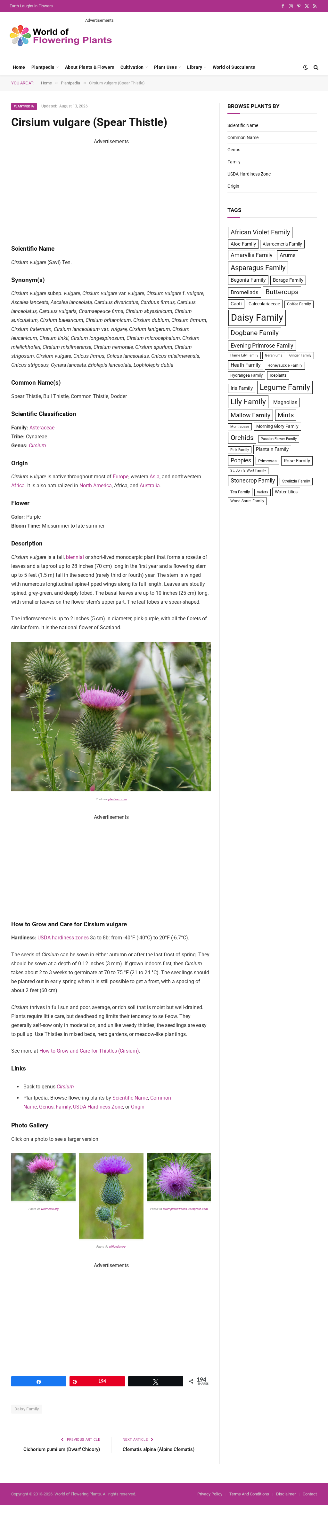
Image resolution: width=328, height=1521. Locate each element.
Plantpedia (43, 67)
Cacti (236, 304)
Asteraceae (41, 428)
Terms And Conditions (249, 1494)
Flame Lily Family (244, 355)
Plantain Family (272, 449)
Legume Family (285, 387)
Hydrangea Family (246, 375)
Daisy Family (26, 1409)
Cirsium (37, 446)
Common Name (242, 137)
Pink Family (239, 450)
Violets (262, 492)
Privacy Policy (209, 1494)
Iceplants (278, 375)
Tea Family (240, 492)
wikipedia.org (117, 1246)
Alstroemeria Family (282, 244)
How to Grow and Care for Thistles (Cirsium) (89, 1051)
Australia (150, 485)
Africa (18, 485)
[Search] (315, 67)
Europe (120, 477)
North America (95, 485)
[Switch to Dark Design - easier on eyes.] (305, 67)
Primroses (267, 461)
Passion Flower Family (279, 439)
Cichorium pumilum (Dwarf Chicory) (61, 1449)
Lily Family (248, 401)
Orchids (242, 438)
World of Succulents (234, 67)
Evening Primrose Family (262, 345)
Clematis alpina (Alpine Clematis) (158, 1449)
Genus (46, 1107)
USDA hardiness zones (63, 938)
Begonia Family (248, 280)
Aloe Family (243, 244)
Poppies (241, 460)
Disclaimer (286, 1494)
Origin (137, 1107)
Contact (310, 1494)
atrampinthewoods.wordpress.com (185, 1209)
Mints (286, 415)
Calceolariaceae (264, 303)
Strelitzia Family (296, 481)
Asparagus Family (258, 268)
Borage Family (288, 280)
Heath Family (246, 365)
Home (19, 67)
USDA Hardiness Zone (98, 1107)
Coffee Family (299, 304)
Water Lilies (286, 491)
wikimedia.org (50, 1209)
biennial (75, 557)
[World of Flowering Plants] (61, 36)
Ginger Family (300, 355)
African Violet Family (260, 232)
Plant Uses (165, 67)
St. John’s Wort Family (248, 470)
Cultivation (132, 67)
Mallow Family (250, 415)
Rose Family (297, 461)
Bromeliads (244, 292)
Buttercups (282, 292)
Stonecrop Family (253, 480)
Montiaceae (239, 427)
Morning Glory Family (277, 426)
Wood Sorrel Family (247, 501)
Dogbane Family (255, 333)
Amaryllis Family (252, 255)
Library (194, 67)
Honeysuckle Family (284, 365)
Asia (155, 477)
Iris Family (242, 388)
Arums (288, 255)
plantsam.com (117, 799)
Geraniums (274, 355)
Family (63, 1107)
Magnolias (285, 402)
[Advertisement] (201, 37)
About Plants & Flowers (89, 67)
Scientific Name (130, 1098)
